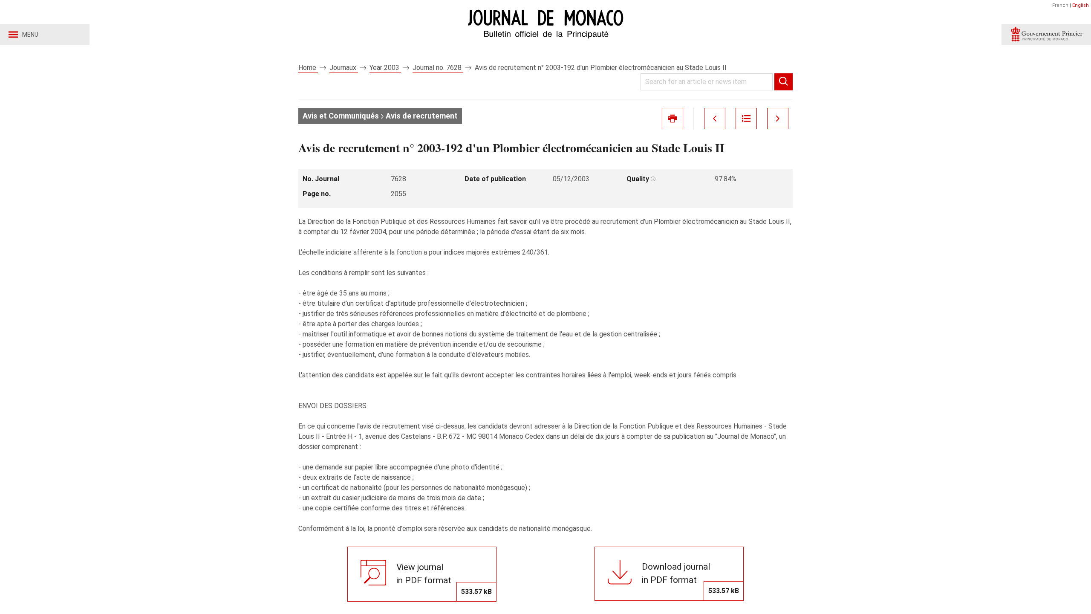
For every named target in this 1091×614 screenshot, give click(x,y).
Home (308, 68)
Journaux (343, 68)
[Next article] (777, 118)
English (1080, 5)
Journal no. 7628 (438, 68)
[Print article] (672, 118)
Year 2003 (385, 68)
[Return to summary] (746, 118)
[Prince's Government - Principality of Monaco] (1046, 34)
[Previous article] (714, 118)
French (1060, 5)
